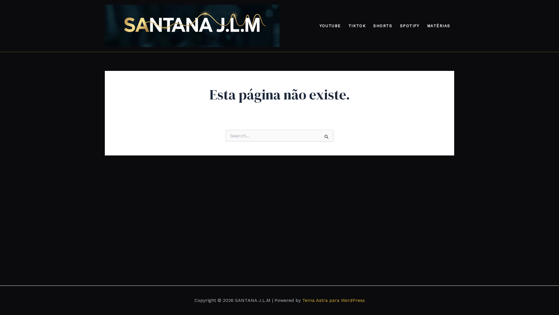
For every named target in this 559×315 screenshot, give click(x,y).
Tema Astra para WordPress (333, 300)
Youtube (330, 26)
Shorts (382, 26)
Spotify (410, 26)
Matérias (438, 26)
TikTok (357, 26)
